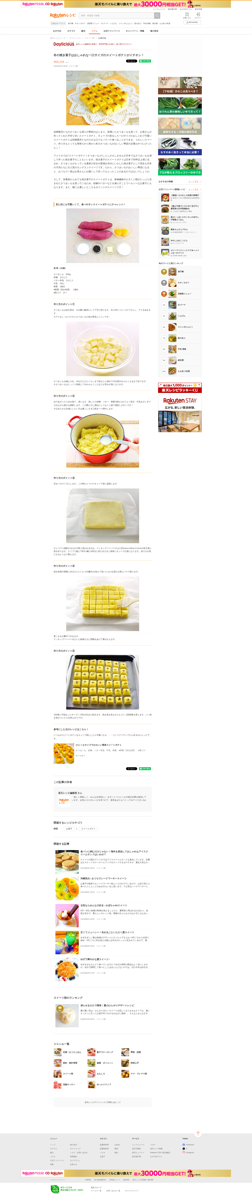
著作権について (115, 1180)
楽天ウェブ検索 (156, 1149)
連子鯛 (70, 23)
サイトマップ (75, 1149)
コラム (94, 31)
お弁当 (117, 1145)
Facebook (190, 1145)
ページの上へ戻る (198, 1133)
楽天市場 (198, 9)
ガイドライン (75, 1160)
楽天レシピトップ (57, 38)
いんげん (113, 23)
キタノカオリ (80, 23)
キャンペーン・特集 (135, 31)
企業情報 (88, 1180)
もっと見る (193, 182)
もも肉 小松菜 (164, 23)
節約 (116, 1153)
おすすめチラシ (186, 9)
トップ (52, 1145)
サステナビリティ (132, 1191)
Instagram (190, 1153)
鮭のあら (137, 23)
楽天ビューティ (138, 1153)
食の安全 (154, 31)
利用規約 (73, 1157)
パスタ (102, 1153)
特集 (52, 1164)
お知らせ (73, 1164)
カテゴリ (71, 31)
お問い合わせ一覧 (113, 1191)
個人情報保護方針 (100, 1180)
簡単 (116, 1149)
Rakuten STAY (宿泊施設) (160, 1153)
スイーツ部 (89, 38)
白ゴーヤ (104, 23)
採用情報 (126, 1180)
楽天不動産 (136, 1149)
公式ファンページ (112, 31)
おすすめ (57, 31)
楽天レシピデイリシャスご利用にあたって (103, 1102)
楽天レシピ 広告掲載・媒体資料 (143, 1180)
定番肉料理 (104, 1145)
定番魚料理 (104, 1149)
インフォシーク (159, 9)
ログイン (198, 18)
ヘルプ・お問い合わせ (79, 1153)
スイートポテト (88, 829)
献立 (83, 31)
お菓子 (69, 829)
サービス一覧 (96, 1191)
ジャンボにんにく (126, 23)
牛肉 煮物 (147, 23)
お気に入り (187, 18)
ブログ (152, 1145)
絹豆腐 (155, 23)
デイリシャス (75, 38)
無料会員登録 (193, 22)
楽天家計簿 (172, 9)
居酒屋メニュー (93, 23)
